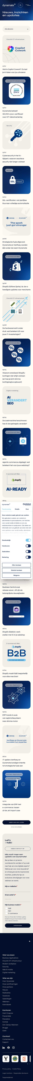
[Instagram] (13, 1048)
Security (5, 967)
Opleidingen (6, 999)
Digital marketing (8, 973)
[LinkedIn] (3, 1048)
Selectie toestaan (16, 570)
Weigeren (16, 575)
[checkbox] (18, 910)
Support (5, 1042)
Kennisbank (6, 1005)
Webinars (5, 1002)
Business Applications (10, 958)
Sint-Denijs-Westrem (10, 1025)
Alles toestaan (16, 565)
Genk (4, 1031)
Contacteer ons (8, 1039)
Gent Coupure (7, 1013)
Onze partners (7, 987)
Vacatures (6, 996)
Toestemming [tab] (6, 509)
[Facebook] (8, 1048)
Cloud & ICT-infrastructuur (12, 961)
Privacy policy (6, 1069)
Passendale (6, 1016)
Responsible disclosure (21, 1073)
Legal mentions (7, 1073)
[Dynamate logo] (9, 5)
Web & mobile (7, 970)
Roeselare (6, 1019)
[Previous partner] (28, 1064)
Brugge (5, 1028)
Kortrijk (5, 1022)
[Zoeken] (20, 5)
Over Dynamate (8, 981)
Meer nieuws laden (16, 822)
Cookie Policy (16, 1069)
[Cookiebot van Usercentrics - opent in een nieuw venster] (23, 504)
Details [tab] (17, 509)
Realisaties (6, 993)
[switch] (28, 545)
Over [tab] (27, 509)
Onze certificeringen (10, 984)
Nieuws (5, 990)
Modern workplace (9, 964)
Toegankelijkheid (7, 1077)
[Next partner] (30, 1064)
